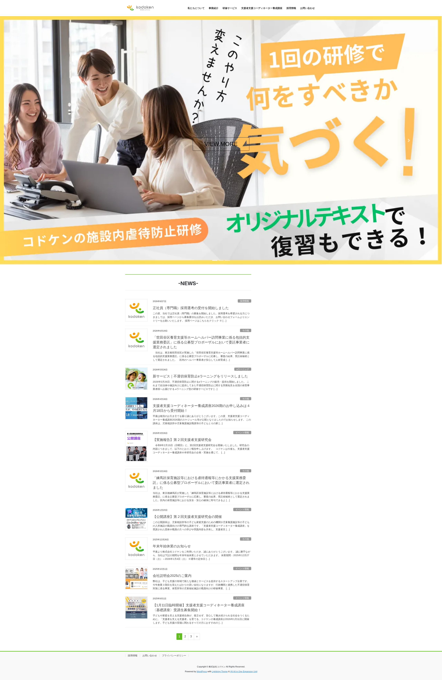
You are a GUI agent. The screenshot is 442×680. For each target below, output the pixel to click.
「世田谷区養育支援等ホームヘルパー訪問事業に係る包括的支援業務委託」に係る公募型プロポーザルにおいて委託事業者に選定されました (201, 342)
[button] (33, 140)
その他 (245, 330)
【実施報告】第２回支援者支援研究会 (182, 440)
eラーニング (243, 369)
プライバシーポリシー (174, 655)
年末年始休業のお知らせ (172, 546)
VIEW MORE (238, 144)
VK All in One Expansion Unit (243, 671)
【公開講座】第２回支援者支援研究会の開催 (187, 517)
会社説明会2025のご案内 (172, 576)
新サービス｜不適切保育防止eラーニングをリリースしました (200, 376)
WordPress (202, 671)
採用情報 (244, 301)
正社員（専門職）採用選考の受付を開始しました (191, 308)
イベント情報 (242, 432)
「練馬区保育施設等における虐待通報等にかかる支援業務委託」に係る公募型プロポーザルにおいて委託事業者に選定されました (201, 482)
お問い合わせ (149, 655)
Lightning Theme (220, 671)
